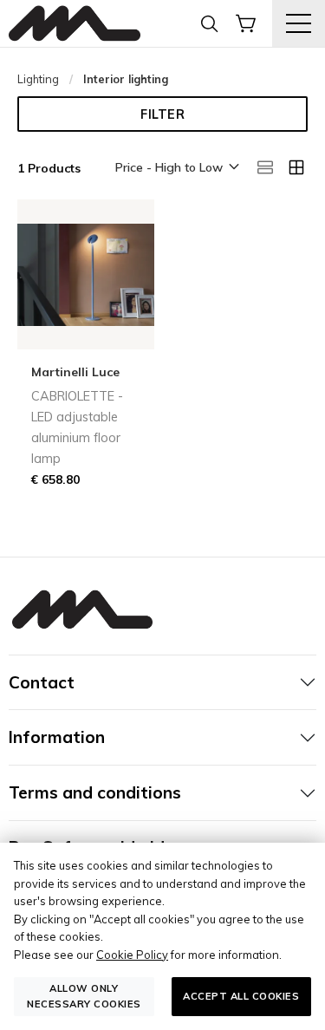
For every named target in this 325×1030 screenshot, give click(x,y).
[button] (176, 168)
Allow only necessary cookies (84, 995)
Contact (42, 682)
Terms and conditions (95, 792)
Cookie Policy (132, 955)
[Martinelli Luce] (74, 23)
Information (57, 737)
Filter (162, 114)
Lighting (38, 79)
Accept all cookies (241, 996)
